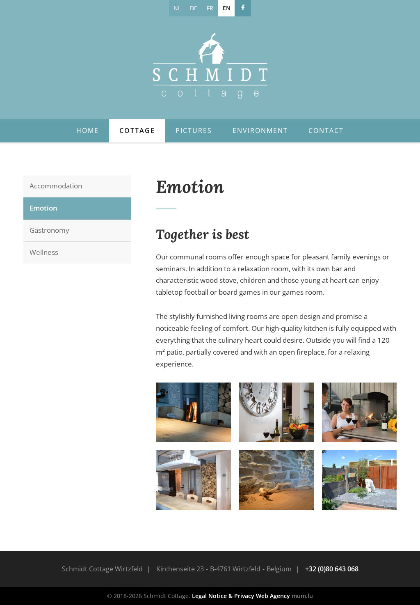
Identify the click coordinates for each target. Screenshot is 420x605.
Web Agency (273, 596)
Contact (326, 130)
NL (177, 8)
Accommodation (56, 185)
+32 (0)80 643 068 (331, 568)
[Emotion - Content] (193, 412)
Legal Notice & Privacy (223, 596)
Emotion (43, 208)
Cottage (137, 130)
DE (193, 8)
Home (87, 130)
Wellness (44, 252)
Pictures (194, 130)
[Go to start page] (210, 66)
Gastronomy (49, 230)
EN (227, 8)
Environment (260, 130)
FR (210, 8)
